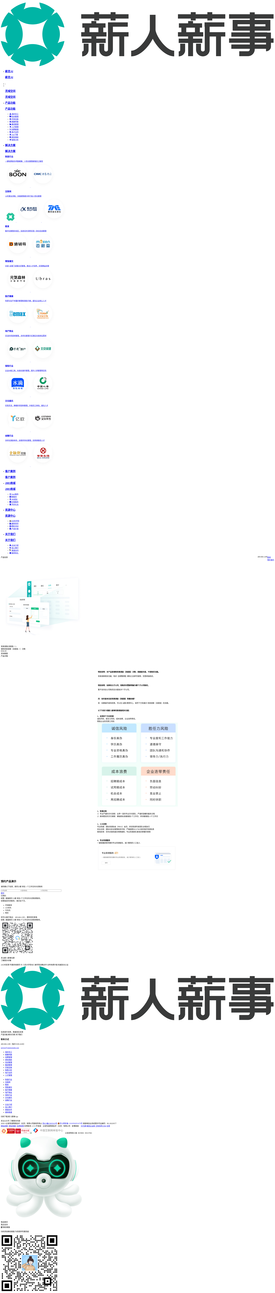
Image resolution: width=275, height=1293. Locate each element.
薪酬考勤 (8, 1055)
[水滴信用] (31, 1133)
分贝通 (83, 1126)
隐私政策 (4, 1126)
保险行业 (8, 1095)
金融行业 (8, 1100)
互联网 (7, 1082)
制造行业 (8, 1079)
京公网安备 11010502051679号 (71, 1123)
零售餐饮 (8, 1087)
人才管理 (8, 1075)
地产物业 (8, 1092)
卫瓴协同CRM (100, 1126)
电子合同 (8, 1073)
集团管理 (8, 1065)
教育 (7, 1085)
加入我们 (8, 1107)
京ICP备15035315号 (49, 1123)
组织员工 (8, 1052)
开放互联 (8, 1067)
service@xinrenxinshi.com (10, 1048)
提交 (2, 893)
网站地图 (12, 1126)
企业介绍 (8, 1104)
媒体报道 (8, 1112)
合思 (108, 1126)
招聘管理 (8, 1057)
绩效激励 (8, 1060)
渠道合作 (8, 1110)
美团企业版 (90, 1126)
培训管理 (8, 1062)
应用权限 (20, 1126)
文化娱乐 (8, 1098)
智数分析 (8, 1070)
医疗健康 (8, 1090)
